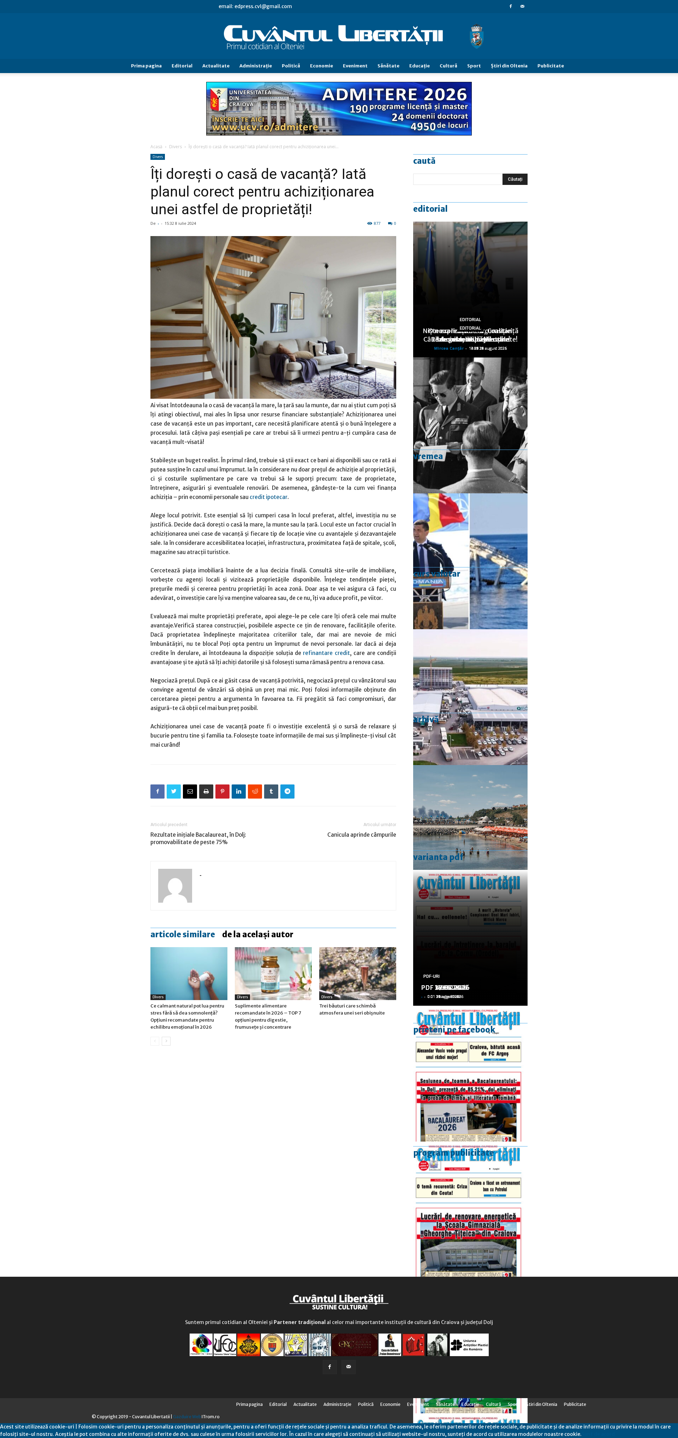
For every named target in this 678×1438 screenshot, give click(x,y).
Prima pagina (146, 66)
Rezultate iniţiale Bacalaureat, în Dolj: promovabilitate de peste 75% (198, 838)
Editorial (182, 66)
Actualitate (216, 66)
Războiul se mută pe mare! (470, 339)
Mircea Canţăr (449, 348)
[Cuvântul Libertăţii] (339, 36)
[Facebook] (510, 6)
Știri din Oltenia (509, 66)
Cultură (448, 66)
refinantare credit (326, 653)
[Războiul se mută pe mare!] (470, 833)
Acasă (156, 147)
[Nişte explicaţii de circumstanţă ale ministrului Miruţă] (470, 561)
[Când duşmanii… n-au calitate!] (470, 697)
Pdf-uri (431, 976)
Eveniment (355, 66)
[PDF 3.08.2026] (470, 1209)
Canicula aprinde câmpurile (361, 834)
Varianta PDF (438, 857)
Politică (291, 66)
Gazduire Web (187, 1416)
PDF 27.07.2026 (445, 987)
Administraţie (255, 66)
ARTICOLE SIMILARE (182, 934)
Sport (474, 66)
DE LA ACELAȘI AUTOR (257, 934)
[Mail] (522, 6)
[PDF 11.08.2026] (470, 1074)
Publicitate (550, 66)
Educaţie (419, 66)
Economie (321, 66)
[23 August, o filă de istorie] (470, 425)
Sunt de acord (598, 1434)
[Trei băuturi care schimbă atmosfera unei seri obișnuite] (357, 973)
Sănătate (388, 66)
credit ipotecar (268, 497)
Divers (175, 147)
